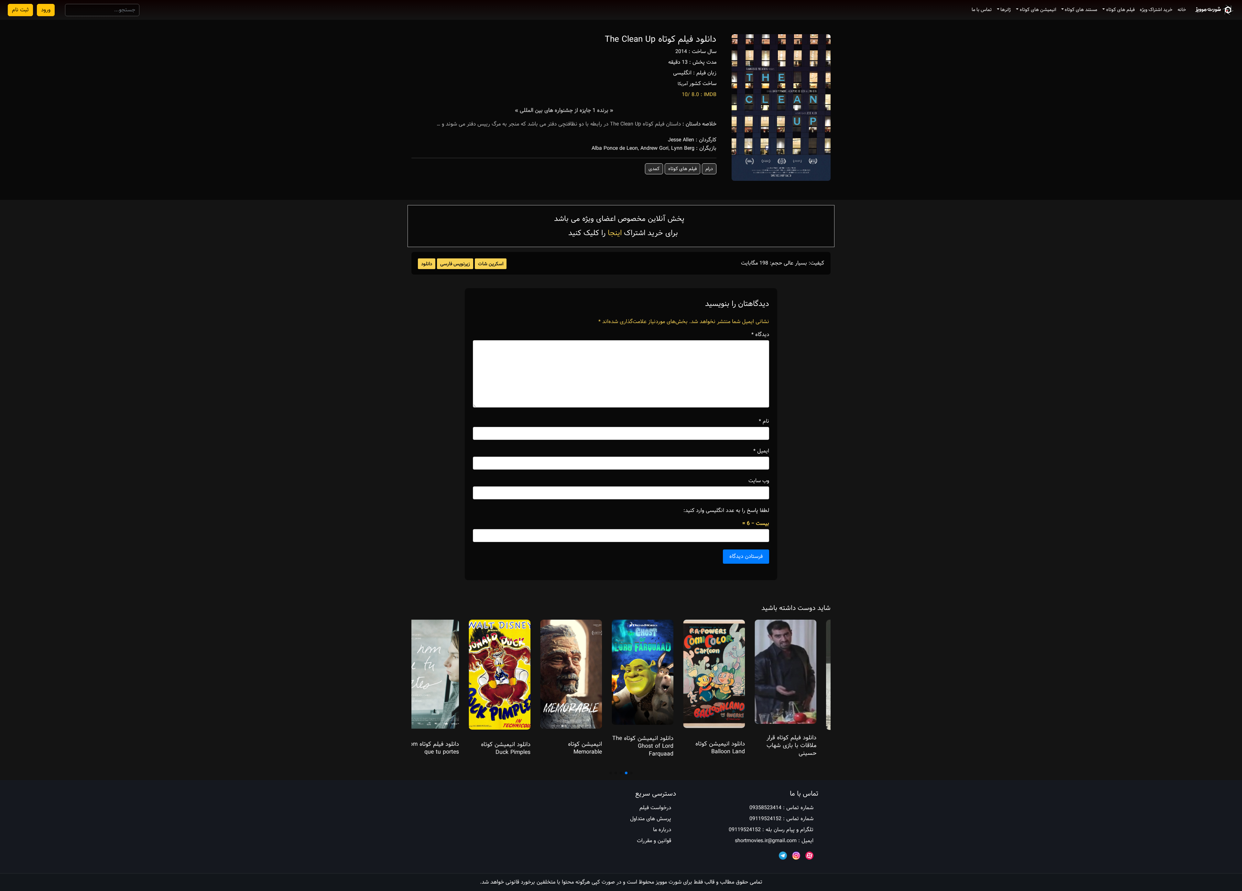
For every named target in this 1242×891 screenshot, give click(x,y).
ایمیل (761, 451)
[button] (631, 773)
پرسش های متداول (650, 818)
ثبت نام (20, 9)
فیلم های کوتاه (1120, 10)
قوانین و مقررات (654, 840)
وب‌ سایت (758, 481)
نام (764, 421)
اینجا (615, 233)
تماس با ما (982, 10)
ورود (45, 9)
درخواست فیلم (655, 807)
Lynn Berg (682, 148)
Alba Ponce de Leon (615, 148)
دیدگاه (760, 335)
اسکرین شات (490, 264)
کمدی (653, 169)
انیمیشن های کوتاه (1038, 10)
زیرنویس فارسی (455, 264)
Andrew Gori (654, 148)
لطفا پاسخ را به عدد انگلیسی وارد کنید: (726, 511)
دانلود (426, 264)
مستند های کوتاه (1081, 10)
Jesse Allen (681, 140)
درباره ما (662, 829)
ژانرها (1005, 10)
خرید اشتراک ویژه (1156, 10)
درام (709, 169)
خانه (1182, 10)
